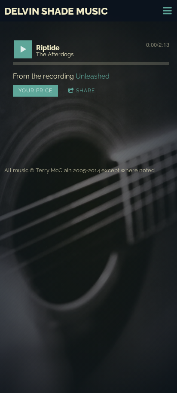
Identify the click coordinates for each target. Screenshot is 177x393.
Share (85, 91)
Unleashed (93, 76)
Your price (35, 91)
